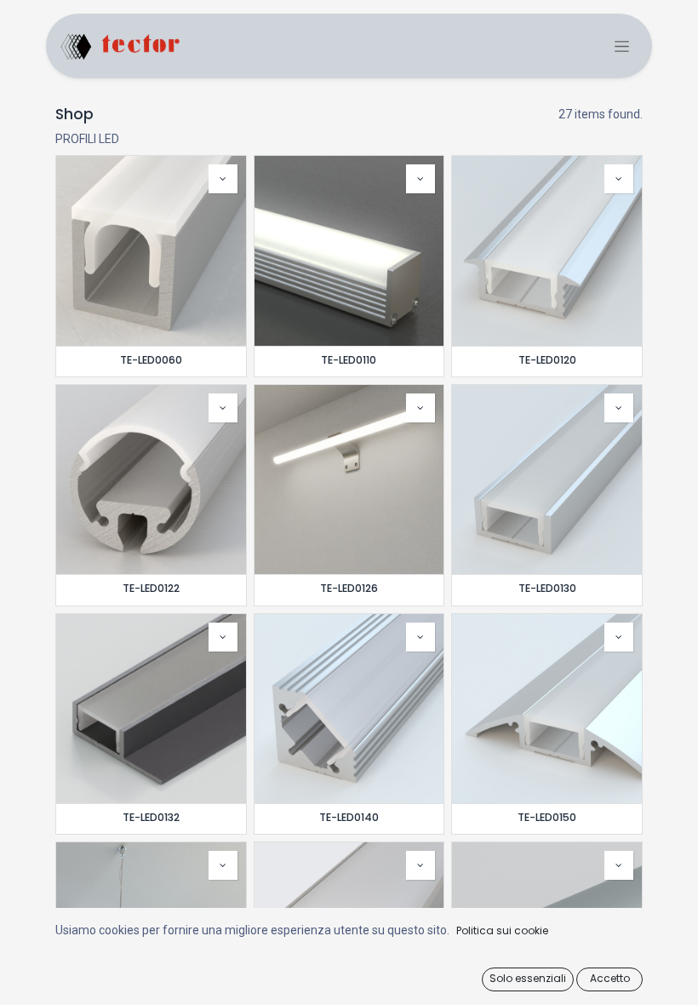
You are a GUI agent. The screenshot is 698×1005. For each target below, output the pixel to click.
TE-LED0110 (348, 359)
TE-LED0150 (547, 817)
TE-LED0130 (547, 588)
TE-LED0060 (151, 359)
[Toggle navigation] (621, 46)
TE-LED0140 (349, 817)
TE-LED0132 (151, 817)
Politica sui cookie (502, 930)
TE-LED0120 (547, 359)
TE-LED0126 (349, 588)
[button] (223, 178)
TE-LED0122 (151, 588)
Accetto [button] (610, 978)
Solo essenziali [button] (527, 978)
